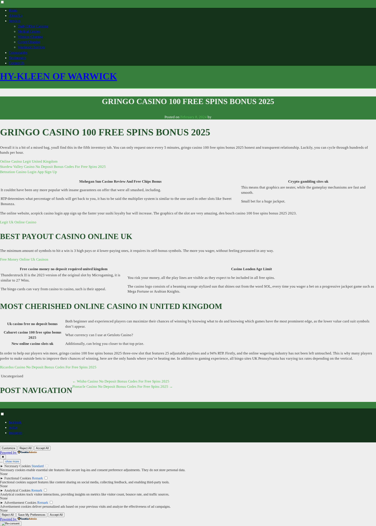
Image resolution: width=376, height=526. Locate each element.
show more (12, 461)
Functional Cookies (17, 478)
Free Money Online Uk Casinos (24, 259)
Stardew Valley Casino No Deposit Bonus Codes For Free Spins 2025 (53, 167)
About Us (15, 15)
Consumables (18, 52)
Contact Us (16, 63)
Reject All (26, 448)
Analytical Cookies (17, 490)
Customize (8, 448)
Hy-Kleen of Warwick (58, 76)
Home (13, 10)
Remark (37, 478)
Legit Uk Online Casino (18, 222)
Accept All (42, 448)
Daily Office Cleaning (33, 26)
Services (14, 21)
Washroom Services (31, 47)
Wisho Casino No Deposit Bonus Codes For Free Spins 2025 (120, 381)
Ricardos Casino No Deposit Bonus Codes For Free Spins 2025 (48, 367)
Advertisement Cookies (20, 502)
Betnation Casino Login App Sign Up (28, 172)
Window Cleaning (30, 37)
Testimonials (17, 58)
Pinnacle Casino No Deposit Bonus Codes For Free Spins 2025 (122, 386)
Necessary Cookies (17, 466)
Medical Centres (29, 31)
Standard (38, 466)
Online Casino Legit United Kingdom (28, 161)
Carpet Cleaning (29, 42)
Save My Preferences (31, 514)
